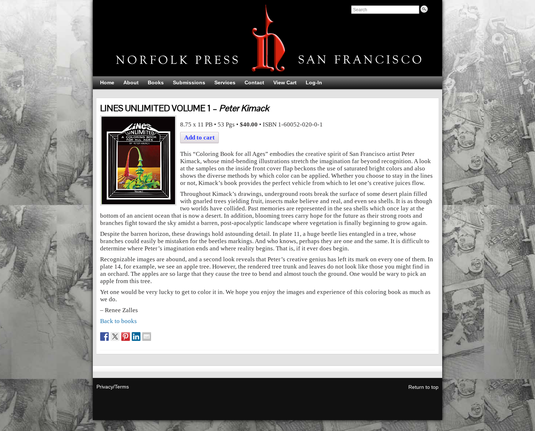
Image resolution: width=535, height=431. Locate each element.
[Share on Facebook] (104, 336)
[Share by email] (146, 336)
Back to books (118, 321)
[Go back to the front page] (267, 38)
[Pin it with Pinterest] (125, 336)
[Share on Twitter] (115, 336)
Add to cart (199, 137)
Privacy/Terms (112, 387)
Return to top (423, 387)
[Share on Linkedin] (136, 336)
